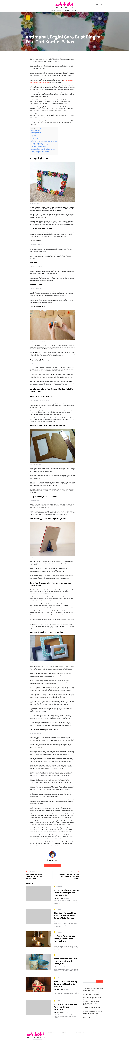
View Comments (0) (51, 865)
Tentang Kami (51, 1032)
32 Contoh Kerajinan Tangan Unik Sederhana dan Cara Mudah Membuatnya (91, 1003)
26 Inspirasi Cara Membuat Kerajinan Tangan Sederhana (66, 1007)
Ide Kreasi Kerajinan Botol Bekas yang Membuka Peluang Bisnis (65, 938)
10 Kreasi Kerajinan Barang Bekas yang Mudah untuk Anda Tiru (65, 984)
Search (99, 981)
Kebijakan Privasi (80, 1032)
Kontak (92, 1032)
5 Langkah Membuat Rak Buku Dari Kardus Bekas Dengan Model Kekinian (65, 915)
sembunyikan (39, 128)
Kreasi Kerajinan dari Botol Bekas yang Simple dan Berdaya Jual (65, 961)
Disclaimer (64, 1032)
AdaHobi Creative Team (37, 1039)
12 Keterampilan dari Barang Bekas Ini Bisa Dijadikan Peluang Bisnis (66, 892)
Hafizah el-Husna (31, 47)
